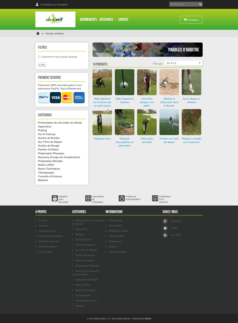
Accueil (43, 220)
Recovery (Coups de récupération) (59, 157)
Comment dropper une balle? (147, 102)
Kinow (148, 318)
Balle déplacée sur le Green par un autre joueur (102, 102)
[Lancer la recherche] (200, 4)
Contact (123, 19)
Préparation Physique (51, 153)
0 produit (192, 19)
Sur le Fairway (46, 134)
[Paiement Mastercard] (67, 102)
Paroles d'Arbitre (48, 149)
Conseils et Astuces (50, 176)
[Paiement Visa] (55, 102)
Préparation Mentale (50, 160)
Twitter (174, 228)
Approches (44, 126)
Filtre (42, 64)
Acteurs (113, 246)
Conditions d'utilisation (51, 236)
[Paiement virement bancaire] (79, 102)
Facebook (175, 221)
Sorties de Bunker (49, 137)
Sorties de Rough (48, 145)
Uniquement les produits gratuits (59, 56)
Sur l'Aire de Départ (50, 141)
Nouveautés (115, 225)
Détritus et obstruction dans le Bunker (169, 102)
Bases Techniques (49, 168)
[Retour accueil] (38, 33)
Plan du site (45, 251)
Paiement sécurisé (49, 241)
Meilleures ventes (118, 230)
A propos (43, 225)
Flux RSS (175, 235)
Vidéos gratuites (118, 251)
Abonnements (88, 19)
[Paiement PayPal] (43, 102)
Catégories (106, 19)
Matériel (43, 180)
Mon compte (116, 220)
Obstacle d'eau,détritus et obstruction (124, 142)
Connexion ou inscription (54, 4)
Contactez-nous (47, 230)
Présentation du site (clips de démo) (60, 122)
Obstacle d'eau (102, 138)
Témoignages (46, 172)
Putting (42, 130)
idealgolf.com (55, 19)
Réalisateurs (116, 241)
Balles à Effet (46, 164)
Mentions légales (48, 246)
